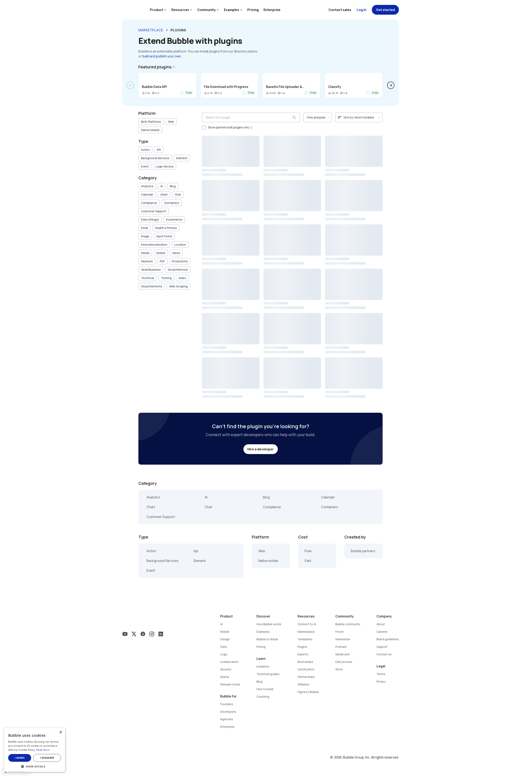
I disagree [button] (47, 758)
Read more (43, 750)
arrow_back (130, 85)
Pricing (253, 10)
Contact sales (339, 10)
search (294, 117)
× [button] (60, 732)
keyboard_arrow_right (167, 30)
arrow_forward (391, 85)
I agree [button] (20, 758)
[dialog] (34, 750)
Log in (361, 10)
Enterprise (272, 10)
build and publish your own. (162, 56)
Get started (385, 10)
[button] (34, 766)
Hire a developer (260, 449)
